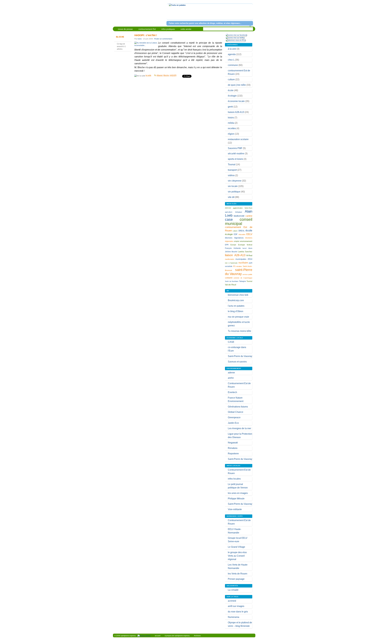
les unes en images (238, 493)
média (231, 123)
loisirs (231, 117)
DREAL (241, 231)
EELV (249, 234)
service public (247, 274)
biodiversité (239, 216)
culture (231, 79)
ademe (231, 372)
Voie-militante (235, 509)
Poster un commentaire (163, 39)
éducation (242, 234)
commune (233, 65)
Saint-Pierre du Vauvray (240, 356)
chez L (231, 60)
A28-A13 (228, 208)
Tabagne (242, 281)
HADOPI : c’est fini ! (145, 35)
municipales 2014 (243, 259)
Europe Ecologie (237, 245)
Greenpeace (234, 417)
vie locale (233, 186)
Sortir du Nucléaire (231, 281)
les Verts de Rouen (237, 573)
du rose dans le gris (238, 611)
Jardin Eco (233, 423)
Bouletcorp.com (236, 300)
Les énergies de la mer (239, 428)
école (230, 90)
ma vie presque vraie (238, 317)
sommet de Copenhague (243, 278)
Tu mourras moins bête (239, 331)
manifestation (229, 259)
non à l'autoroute (231, 263)
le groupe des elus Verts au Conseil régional (237, 555)
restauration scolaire (238, 139)
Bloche (166, 75)
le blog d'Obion (235, 311)
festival (249, 245)
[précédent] (169, 13)
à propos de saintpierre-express (177, 636)
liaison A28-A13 (236, 112)
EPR (227, 245)
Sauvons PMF (235, 148)
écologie (232, 95)
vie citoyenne (234, 180)
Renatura (232, 448)
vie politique (234, 191)
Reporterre (233, 453)
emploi (236, 241)
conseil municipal (238, 221)
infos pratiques (168, 29)
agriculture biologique (233, 212)
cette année (186, 29)
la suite (148, 75)
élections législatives (234, 238)
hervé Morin (247, 248)
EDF (235, 234)
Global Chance (235, 412)
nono (140, 39)
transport (232, 170)
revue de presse (125, 29)
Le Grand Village (236, 547)
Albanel (160, 75)
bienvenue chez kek (238, 295)
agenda (232, 54)
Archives (197, 636)
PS (234, 266)
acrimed (232, 601)
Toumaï (231, 164)
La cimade (233, 590)
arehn (231, 378)
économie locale (236, 101)
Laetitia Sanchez (245, 252)
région (231, 134)
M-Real (249, 256)
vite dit (231, 197)
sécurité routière (236, 153)
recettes (232, 128)
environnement (246, 241)
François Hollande (233, 248)
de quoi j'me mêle (237, 85)
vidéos (231, 175)
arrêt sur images (236, 606)
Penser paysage (236, 579)
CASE (231, 342)
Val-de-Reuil (230, 285)
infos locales (234, 478)
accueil (157, 636)
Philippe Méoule (236, 498)
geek (230, 106)
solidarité (228, 278)
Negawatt (233, 442)
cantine (249, 216)
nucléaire (243, 262)
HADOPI (173, 75)
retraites (239, 266)
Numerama (233, 617)
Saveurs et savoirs (237, 361)
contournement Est (147, 29)
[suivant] (250, 13)
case (229, 219)
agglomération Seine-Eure (242, 208)
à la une (232, 49)
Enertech (232, 392)
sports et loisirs (235, 159)
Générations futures (238, 406)
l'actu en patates (236, 306)
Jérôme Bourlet (231, 252)
